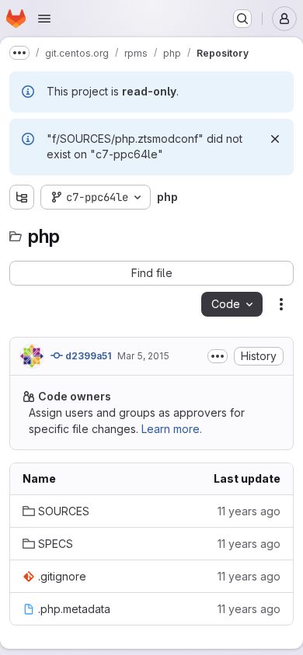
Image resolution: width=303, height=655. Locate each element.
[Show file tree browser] (21, 197)
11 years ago (249, 511)
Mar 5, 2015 (143, 356)
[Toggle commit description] (217, 356)
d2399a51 (87, 356)
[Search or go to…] (242, 18)
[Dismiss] (275, 139)
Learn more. (171, 428)
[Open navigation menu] (44, 18)
